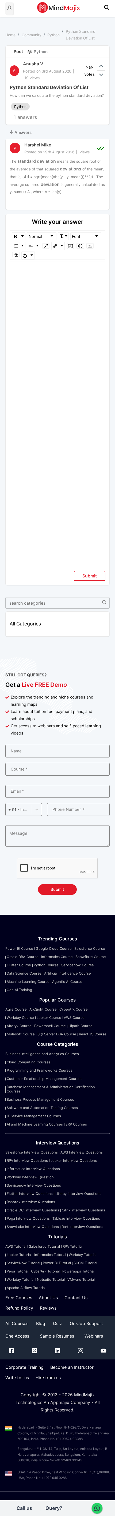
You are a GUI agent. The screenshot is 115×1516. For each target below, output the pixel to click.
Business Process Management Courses (40, 1099)
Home (10, 35)
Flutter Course (19, 965)
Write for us (17, 1377)
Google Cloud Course (54, 948)
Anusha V (33, 63)
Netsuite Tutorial (51, 1279)
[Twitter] (34, 1351)
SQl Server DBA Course (56, 1034)
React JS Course (92, 1034)
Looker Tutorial (19, 1254)
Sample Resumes (57, 1336)
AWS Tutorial (15, 1246)
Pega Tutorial (17, 1271)
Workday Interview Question (30, 1177)
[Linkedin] (57, 1351)
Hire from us (48, 1377)
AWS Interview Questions (81, 1152)
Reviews (48, 1308)
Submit (89, 576)
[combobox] (8, 809)
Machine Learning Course (28, 981)
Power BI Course (19, 948)
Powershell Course (50, 1026)
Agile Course (16, 1009)
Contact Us (75, 1297)
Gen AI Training (19, 990)
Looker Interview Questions (74, 1160)
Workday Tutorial (82, 1254)
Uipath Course (80, 1026)
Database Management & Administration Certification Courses (51, 1089)
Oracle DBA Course (23, 957)
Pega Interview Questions (28, 1218)
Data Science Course (24, 973)
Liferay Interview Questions (78, 1193)
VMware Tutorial (81, 1279)
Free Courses (18, 1297)
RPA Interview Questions (27, 1160)
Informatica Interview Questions (33, 1169)
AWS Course (74, 1017)
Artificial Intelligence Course (67, 973)
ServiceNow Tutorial (23, 1263)
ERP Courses (76, 1124)
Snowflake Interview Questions (33, 1226)
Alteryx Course (19, 1026)
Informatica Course (57, 957)
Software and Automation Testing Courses (42, 1108)
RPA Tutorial (72, 1246)
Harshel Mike (37, 144)
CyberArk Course (73, 1009)
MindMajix (84, 1394)
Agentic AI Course (67, 981)
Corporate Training (24, 1367)
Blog (40, 1323)
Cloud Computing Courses (29, 1062)
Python (53, 35)
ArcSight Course (43, 1009)
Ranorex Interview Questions (31, 1202)
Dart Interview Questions (82, 1226)
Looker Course (49, 1017)
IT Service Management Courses (34, 1116)
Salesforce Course (89, 948)
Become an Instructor (72, 1367)
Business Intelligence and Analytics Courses (42, 1054)
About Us (48, 1297)
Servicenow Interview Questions (34, 1185)
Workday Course (20, 1017)
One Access (17, 1336)
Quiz (57, 1323)
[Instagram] (80, 1351)
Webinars (94, 1336)
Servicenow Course (77, 965)
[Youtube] (103, 1351)
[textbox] (57, 269)
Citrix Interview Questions (83, 1210)
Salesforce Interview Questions (31, 1152)
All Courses (16, 1323)
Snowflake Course (90, 957)
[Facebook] (11, 1351)
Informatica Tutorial (50, 1254)
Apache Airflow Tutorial (26, 1288)
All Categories (25, 624)
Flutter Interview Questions (30, 1193)
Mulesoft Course (21, 1034)
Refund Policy (19, 1308)
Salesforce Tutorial (44, 1246)
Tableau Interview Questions (76, 1218)
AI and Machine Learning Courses (35, 1124)
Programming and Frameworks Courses (39, 1070)
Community (31, 35)
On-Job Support (86, 1323)
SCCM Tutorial (85, 1263)
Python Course (46, 965)
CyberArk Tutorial (45, 1271)
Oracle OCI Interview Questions (33, 1210)
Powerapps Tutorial (78, 1271)
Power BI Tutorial (57, 1263)
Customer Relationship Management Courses (44, 1078)
